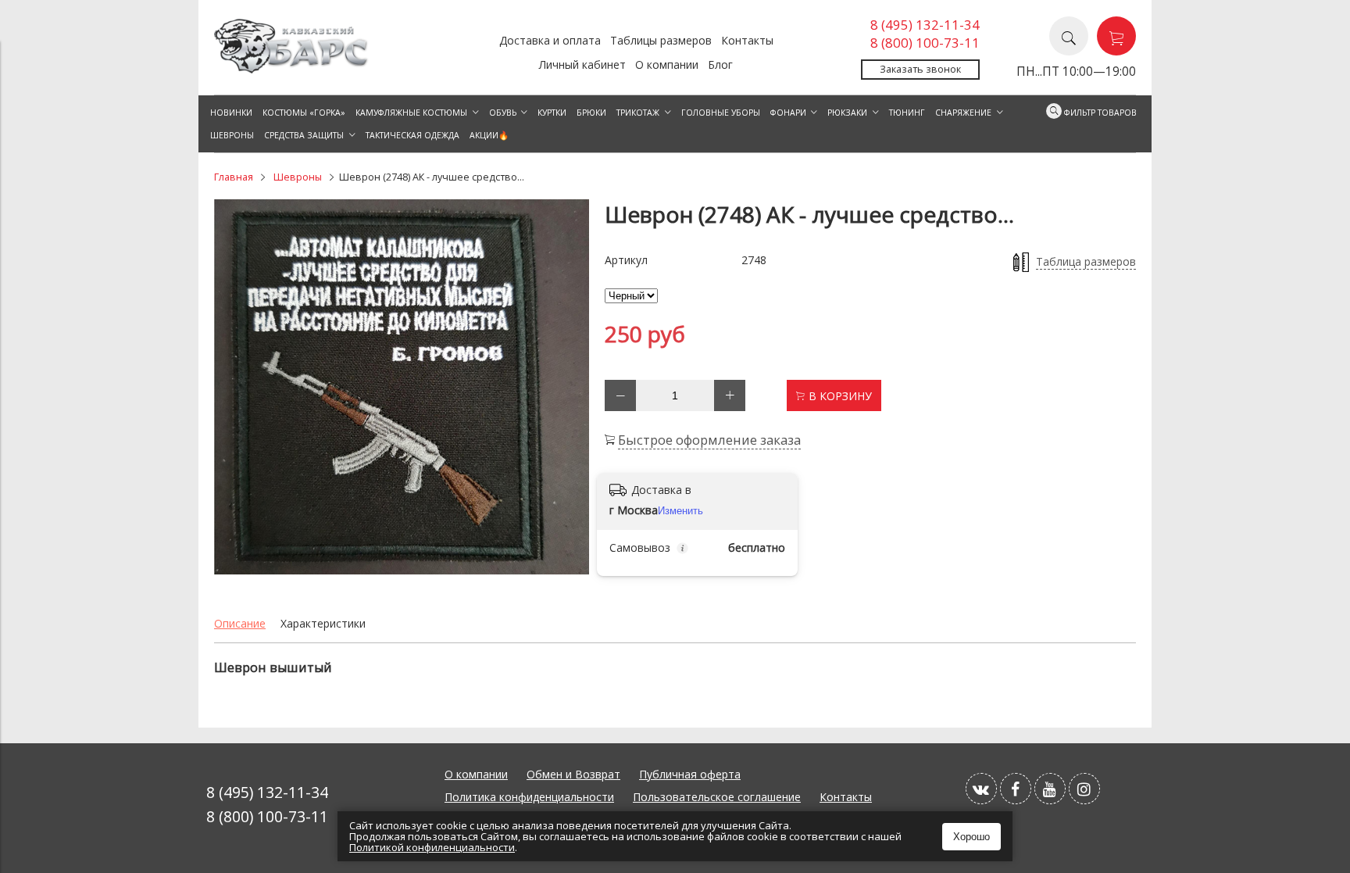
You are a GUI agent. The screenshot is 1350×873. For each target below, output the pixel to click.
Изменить (680, 511)
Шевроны (297, 177)
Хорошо (971, 837)
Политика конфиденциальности (529, 796)
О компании (666, 64)
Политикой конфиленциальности (432, 847)
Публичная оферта (690, 774)
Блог (720, 64)
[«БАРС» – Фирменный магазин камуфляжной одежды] (292, 69)
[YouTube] (1050, 788)
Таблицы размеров (661, 40)
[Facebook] (1015, 788)
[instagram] (1084, 788)
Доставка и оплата (550, 40)
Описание (240, 623)
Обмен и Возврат (573, 774)
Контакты (747, 40)
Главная (233, 177)
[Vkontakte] (981, 788)
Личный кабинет (582, 64)
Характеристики (323, 623)
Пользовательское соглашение (717, 796)
